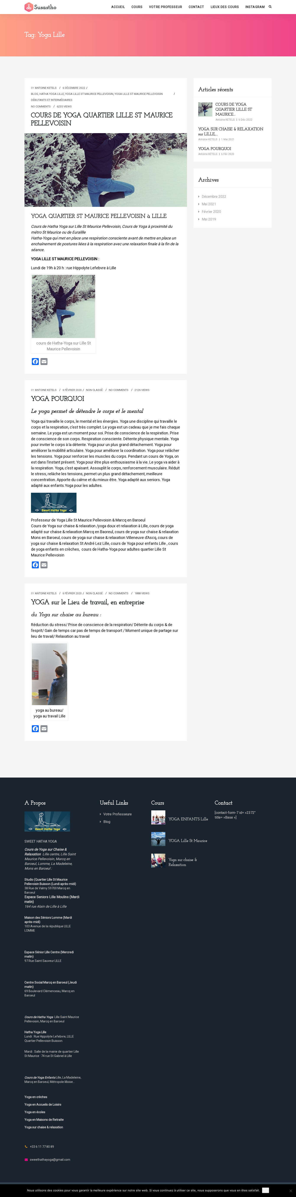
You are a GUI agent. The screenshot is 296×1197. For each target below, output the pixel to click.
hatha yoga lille (51, 94)
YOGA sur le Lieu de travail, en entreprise (87, 602)
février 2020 (211, 212)
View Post (106, 173)
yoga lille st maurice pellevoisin (89, 94)
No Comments (41, 106)
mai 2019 (209, 219)
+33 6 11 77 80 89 (42, 1146)
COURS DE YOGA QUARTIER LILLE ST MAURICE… (234, 110)
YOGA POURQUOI (57, 399)
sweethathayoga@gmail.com (50, 1159)
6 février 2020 (72, 390)
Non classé (94, 390)
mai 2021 (209, 204)
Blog (34, 94)
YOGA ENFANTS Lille (188, 819)
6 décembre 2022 (74, 87)
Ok (265, 1190)
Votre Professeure (117, 814)
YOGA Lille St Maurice (188, 841)
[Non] (290, 1191)
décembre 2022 (214, 196)
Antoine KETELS (46, 87)
